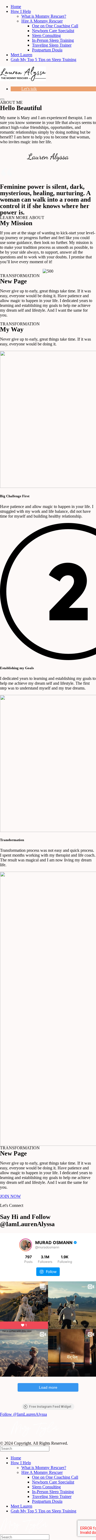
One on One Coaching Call (55, 26)
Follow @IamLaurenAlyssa (23, 1414)
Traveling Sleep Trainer (51, 45)
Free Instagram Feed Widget (50, 1407)
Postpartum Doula (47, 50)
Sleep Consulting (46, 35)
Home (16, 6)
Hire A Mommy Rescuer (42, 21)
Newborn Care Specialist (53, 30)
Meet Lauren (21, 54)
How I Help (21, 11)
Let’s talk (29, 88)
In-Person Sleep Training (53, 40)
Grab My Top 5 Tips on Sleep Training (43, 59)
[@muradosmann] (25, 1245)
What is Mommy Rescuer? (43, 16)
